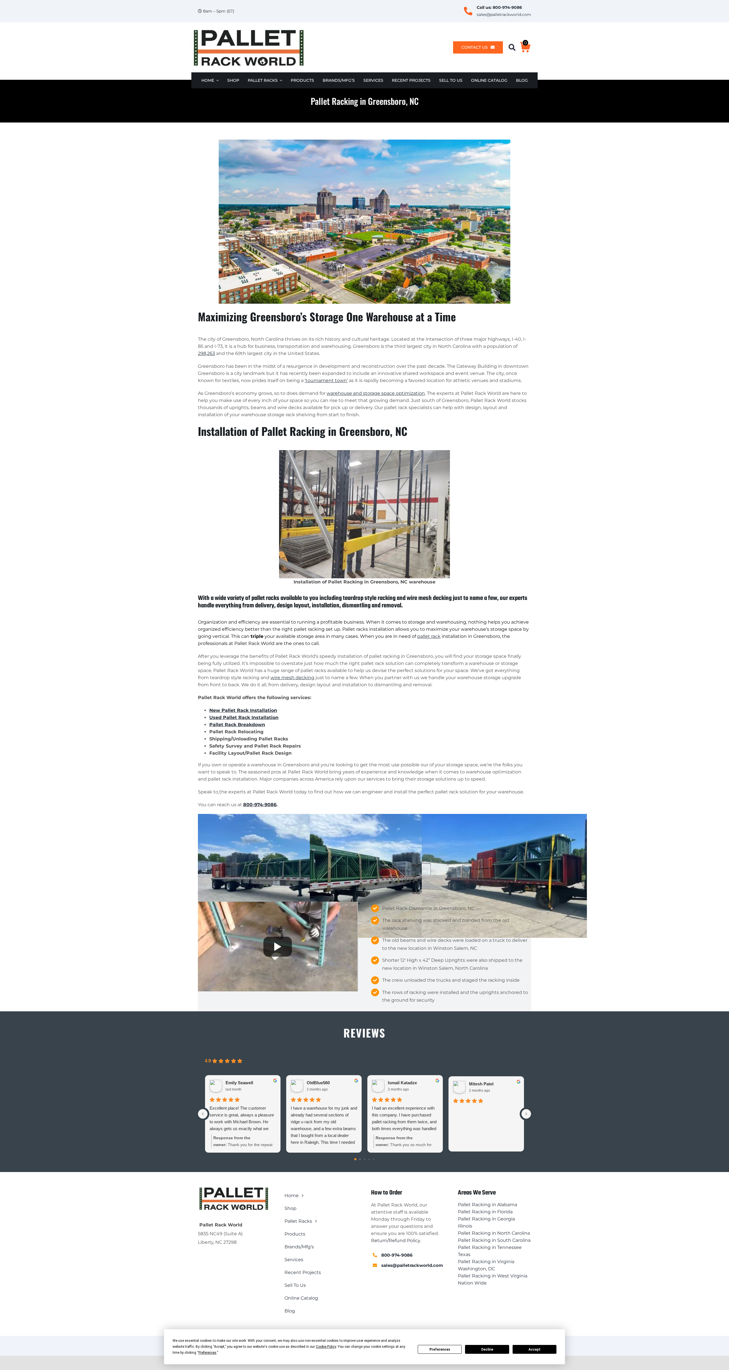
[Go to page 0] (355, 1159)
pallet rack (429, 636)
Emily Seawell (239, 1082)
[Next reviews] (526, 1114)
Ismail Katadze (402, 1082)
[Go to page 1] (360, 1159)
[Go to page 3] (369, 1159)
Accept (534, 1349)
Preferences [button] (207, 1353)
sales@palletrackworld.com (504, 14)
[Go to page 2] (364, 1159)
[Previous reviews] (203, 1114)
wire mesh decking (292, 677)
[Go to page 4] (373, 1159)
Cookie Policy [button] (326, 1347)
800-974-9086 (507, 7)
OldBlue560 (318, 1082)
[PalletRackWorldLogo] (248, 30)
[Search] (514, 47)
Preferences (439, 1349)
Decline (487, 1349)
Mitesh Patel (481, 1083)
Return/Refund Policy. (396, 1240)
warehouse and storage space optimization (376, 393)
